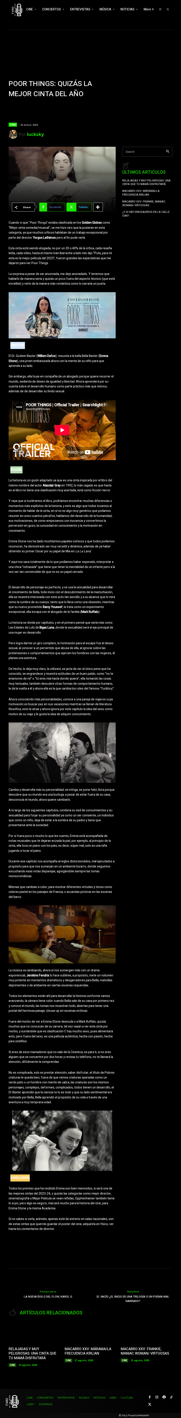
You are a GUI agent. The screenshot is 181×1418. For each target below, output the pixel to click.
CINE (13, 124)
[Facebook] (149, 1397)
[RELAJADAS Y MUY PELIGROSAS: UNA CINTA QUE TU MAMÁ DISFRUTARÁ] (34, 1332)
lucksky (35, 134)
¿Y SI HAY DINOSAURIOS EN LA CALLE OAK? (146, 214)
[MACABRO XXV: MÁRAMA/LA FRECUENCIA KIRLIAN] (90, 1332)
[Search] (167, 152)
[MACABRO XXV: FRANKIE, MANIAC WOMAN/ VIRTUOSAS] (146, 1332)
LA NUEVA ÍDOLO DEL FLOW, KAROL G (48, 1296)
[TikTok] (171, 1397)
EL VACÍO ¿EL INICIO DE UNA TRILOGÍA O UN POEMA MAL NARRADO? (133, 1298)
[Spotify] (164, 1397)
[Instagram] (156, 1397)
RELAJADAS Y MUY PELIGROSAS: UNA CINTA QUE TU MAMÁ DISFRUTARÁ (146, 182)
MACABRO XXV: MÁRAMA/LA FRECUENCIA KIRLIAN (141, 193)
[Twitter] (168, 9)
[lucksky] (14, 134)
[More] (98, 207)
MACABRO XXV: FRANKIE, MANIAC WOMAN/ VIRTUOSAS (143, 203)
